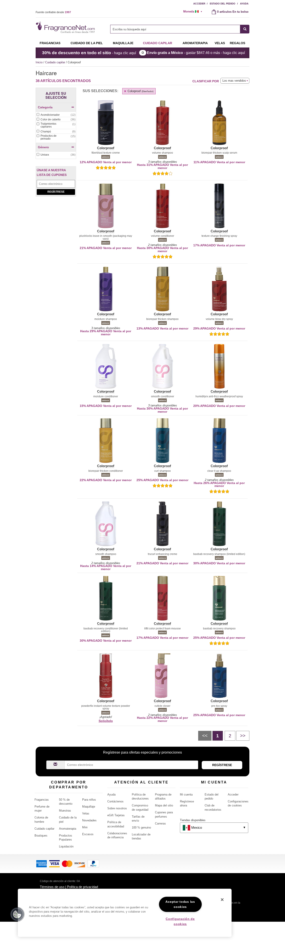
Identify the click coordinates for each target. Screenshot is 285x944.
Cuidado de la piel (87, 43)
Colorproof (140, 91)
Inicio (39, 62)
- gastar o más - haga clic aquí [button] (196, 53)
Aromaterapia (67, 828)
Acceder (199, 3)
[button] (105, 125)
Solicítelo (106, 721)
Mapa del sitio (164, 805)
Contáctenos (115, 801)
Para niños (89, 799)
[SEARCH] (244, 29)
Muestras (65, 810)
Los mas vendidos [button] (234, 80)
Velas (85, 813)
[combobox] (179, 29)
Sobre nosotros (117, 808)
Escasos (88, 834)
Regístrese (56, 191)
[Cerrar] (222, 900)
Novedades (89, 820)
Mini (85, 827)
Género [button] (43, 147)
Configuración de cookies (180, 921)
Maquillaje (123, 43)
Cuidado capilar (157, 43)
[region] (125, 913)
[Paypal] (93, 863)
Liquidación (66, 846)
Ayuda (244, 3)
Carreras (160, 823)
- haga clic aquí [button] (89, 52)
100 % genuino (141, 827)
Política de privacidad (82, 887)
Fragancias (50, 43)
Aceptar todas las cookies (180, 904)
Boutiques (41, 835)
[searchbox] (175, 29)
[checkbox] (56, 115)
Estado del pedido (222, 3)
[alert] (194, 11)
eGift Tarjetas (116, 815)
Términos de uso (52, 887)
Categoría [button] (45, 107)
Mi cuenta (186, 794)
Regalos (237, 43)
